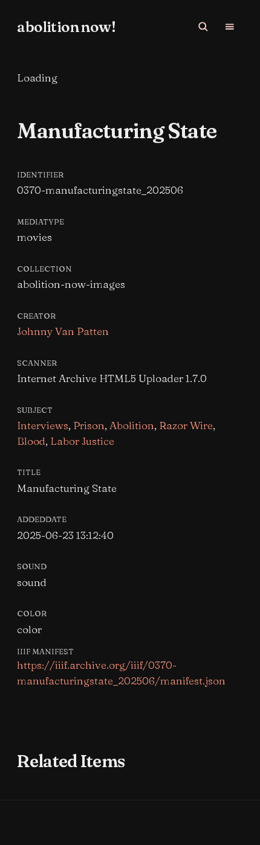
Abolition (131, 425)
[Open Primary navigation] (229, 26)
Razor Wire (186, 425)
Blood (31, 441)
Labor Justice (82, 441)
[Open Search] (203, 26)
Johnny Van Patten (63, 331)
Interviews (42, 425)
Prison (89, 425)
